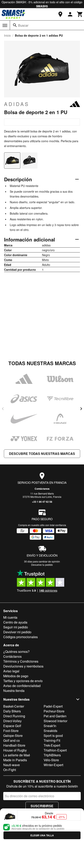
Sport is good (53, 735)
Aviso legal (11, 671)
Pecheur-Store (54, 711)
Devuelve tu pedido (42, 564)
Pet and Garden (55, 716)
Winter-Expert (53, 764)
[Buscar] (14, 25)
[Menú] (5, 25)
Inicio (7, 35)
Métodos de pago (15, 676)
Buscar (23, 25)
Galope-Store (13, 735)
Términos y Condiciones (20, 661)
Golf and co (11, 740)
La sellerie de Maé (16, 755)
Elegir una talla (42, 835)
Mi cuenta (10, 617)
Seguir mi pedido (15, 627)
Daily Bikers (12, 711)
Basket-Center (13, 706)
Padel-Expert (53, 706)
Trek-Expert (52, 745)
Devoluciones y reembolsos (23, 666)
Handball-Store (14, 745)
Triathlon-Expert (55, 750)
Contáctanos (42, 488)
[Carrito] (80, 14)
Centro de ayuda (15, 622)
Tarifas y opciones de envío (23, 680)
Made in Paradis (15, 760)
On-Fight (9, 769)
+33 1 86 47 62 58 (42, 502)
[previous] (3, 409)
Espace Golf (12, 725)
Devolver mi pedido (17, 632)
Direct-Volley (12, 721)
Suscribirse (42, 806)
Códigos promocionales (20, 637)
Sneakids (50, 730)
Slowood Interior (55, 721)
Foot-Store (11, 730)
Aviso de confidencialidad (22, 685)
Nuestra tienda (13, 690)
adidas (16, 104)
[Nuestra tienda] (60, 14)
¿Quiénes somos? (16, 651)
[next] (81, 409)
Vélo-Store (51, 760)
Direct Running (14, 716)
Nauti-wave (11, 764)
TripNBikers (52, 755)
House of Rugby (15, 750)
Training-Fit (52, 740)
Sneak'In (50, 725)
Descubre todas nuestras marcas (42, 453)
